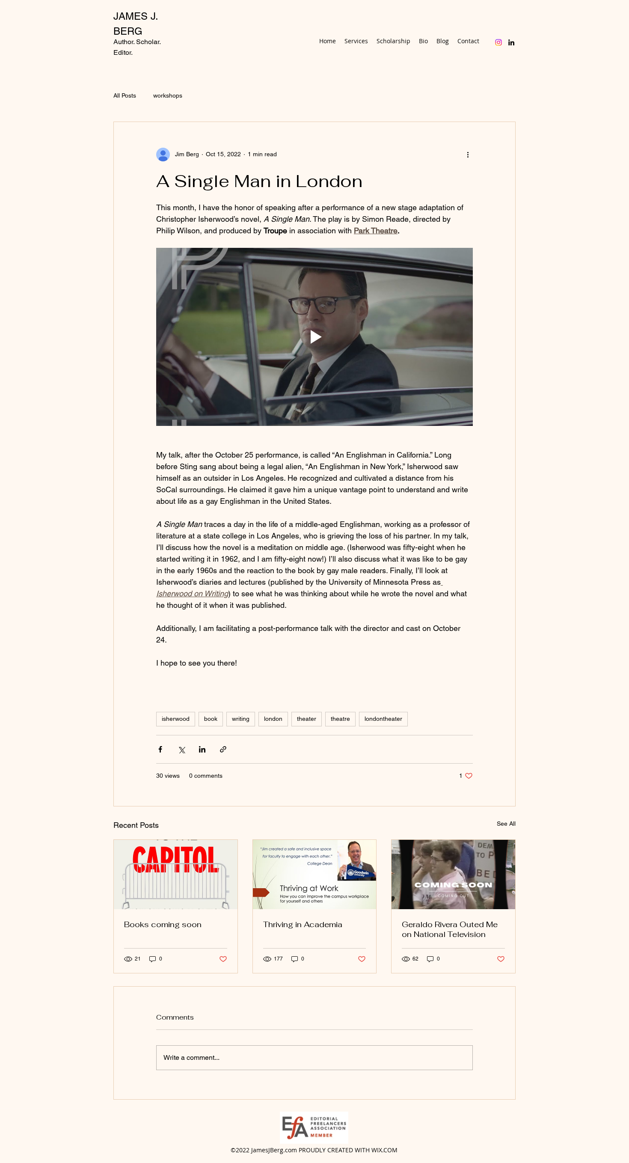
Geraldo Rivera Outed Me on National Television (450, 929)
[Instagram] (498, 42)
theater (306, 718)
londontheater (383, 718)
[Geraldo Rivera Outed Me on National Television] (453, 874)
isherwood (176, 718)
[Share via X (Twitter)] (181, 749)
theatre (340, 718)
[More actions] (468, 154)
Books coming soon (163, 924)
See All (506, 823)
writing (240, 718)
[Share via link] (223, 749)
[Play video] (314, 337)
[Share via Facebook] (160, 749)
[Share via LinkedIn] (202, 749)
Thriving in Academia (302, 924)
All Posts (124, 95)
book (210, 718)
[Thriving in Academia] (315, 874)
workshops (167, 95)
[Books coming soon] (175, 874)
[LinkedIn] (511, 42)
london (273, 718)
